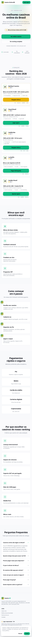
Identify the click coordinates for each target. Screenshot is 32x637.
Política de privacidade (7, 613)
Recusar (20, 633)
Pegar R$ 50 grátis (16, 171)
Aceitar (27, 633)
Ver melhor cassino (16, 36)
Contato (3, 617)
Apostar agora (16, 194)
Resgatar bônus (16, 99)
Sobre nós (3, 611)
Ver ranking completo (16, 41)
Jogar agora (26, 2)
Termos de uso (5, 615)
